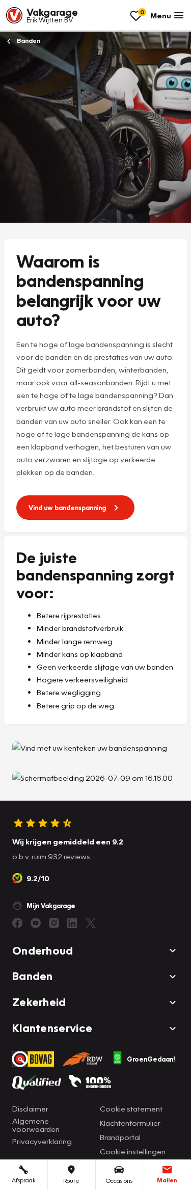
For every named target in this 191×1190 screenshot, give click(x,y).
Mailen (167, 1180)
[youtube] (36, 923)
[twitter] (91, 923)
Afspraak (24, 1180)
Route (71, 1180)
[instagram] (54, 923)
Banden (27, 40)
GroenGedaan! (151, 1059)
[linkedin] (72, 923)
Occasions (119, 1180)
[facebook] (17, 923)
